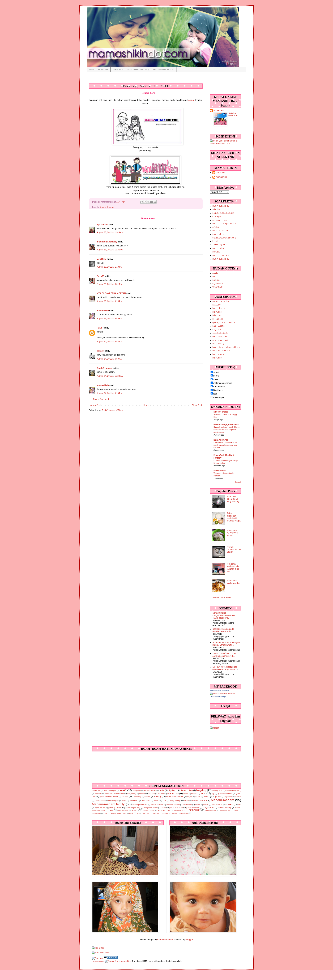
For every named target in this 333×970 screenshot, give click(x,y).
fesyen (194, 793)
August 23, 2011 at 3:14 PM (109, 301)
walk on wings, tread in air (226, 424)
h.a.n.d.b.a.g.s (219, 343)
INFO (206, 796)
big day (171, 790)
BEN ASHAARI (221, 440)
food (203, 793)
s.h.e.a (215, 227)
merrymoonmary (165, 939)
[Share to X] (148, 202)
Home (91, 69)
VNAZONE (217, 287)
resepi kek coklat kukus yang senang (233, 499)
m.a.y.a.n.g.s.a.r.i (220, 340)
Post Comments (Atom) (112, 410)
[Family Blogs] (111, 958)
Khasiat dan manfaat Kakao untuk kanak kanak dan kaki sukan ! (225, 445)
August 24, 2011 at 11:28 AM (110, 376)
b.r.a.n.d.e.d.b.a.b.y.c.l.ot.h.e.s (226, 347)
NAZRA (229, 804)
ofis (239, 805)
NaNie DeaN (220, 470)
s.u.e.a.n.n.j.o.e (219, 220)
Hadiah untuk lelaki (221, 597)
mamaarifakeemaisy (107, 242)
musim (205, 805)
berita (161, 790)
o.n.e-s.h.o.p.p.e (220, 336)
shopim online (210, 810)
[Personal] (97, 958)
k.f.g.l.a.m (216, 329)
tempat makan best (118, 813)
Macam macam (199, 800)
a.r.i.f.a (215, 273)
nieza (191, 100)
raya (111, 810)
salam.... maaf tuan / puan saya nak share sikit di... (224, 654)
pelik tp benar (115, 807)
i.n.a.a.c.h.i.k (218, 234)
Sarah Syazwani (104, 368)
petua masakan (176, 808)
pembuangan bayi (133, 808)
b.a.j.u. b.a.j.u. (218, 308)
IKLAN (197, 797)
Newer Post (95, 405)
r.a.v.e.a (216, 280)
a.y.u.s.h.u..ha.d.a (220, 301)
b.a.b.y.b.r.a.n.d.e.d (221, 350)
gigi (213, 794)
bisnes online (186, 790)
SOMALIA (96, 813)
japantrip (228, 797)
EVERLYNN (118, 69)
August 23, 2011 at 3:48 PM (109, 318)
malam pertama (157, 805)
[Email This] (141, 202)
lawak (156, 800)
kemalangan (113, 800)
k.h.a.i (215, 241)
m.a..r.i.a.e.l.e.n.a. (220, 206)
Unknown (220, 172)
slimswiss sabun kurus (229, 810)
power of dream (192, 808)
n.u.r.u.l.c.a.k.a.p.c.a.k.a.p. (224, 223)
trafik (131, 813)
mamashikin (103, 310)
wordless (184, 813)
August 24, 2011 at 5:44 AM (109, 341)
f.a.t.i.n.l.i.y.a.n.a (219, 244)
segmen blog (179, 810)
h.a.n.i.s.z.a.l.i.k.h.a (221, 230)
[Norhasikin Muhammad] (222, 693)
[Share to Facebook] (151, 202)
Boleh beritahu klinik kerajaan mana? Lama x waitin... (226, 643)
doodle (103, 207)
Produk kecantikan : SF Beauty (234, 549)
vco (138, 813)
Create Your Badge (218, 697)
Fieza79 (100, 276)
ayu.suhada (102, 224)
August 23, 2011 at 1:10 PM (109, 267)
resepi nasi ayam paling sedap (232, 532)
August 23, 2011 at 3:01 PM (109, 284)
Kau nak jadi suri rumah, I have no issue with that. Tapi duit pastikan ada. (227, 429)
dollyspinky (131, 794)
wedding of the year (161, 813)
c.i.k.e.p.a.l (217, 216)
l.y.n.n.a (216, 252)
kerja (124, 800)
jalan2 (218, 796)
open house (100, 808)
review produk (149, 810)
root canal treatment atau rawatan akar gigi (233, 568)
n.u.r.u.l (215, 276)
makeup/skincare (140, 805)
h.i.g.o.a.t (216, 315)
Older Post (197, 405)
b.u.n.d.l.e (217, 312)
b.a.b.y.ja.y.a (218, 354)
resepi (135, 810)
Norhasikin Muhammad (219, 691)
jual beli (238, 797)
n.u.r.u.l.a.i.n (218, 248)
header (110, 207)
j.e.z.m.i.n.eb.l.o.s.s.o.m (223, 213)
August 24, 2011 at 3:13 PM (109, 393)
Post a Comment (101, 399)
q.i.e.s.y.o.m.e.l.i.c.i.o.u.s (223, 322)
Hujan (189, 797)
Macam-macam (222, 800)
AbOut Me (96, 790)
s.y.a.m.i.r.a (217, 283)
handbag (137, 797)
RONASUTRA (164, 810)
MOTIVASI (187, 805)
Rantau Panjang (224, 808)
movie (197, 805)
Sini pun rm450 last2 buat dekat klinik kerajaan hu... (224, 668)
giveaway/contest (225, 793)
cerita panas (217, 790)
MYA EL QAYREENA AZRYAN (111, 293)
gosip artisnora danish (109, 797)
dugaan (151, 794)
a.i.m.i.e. (216, 209)
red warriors (123, 810)
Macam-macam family (108, 804)
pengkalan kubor (150, 808)
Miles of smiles (221, 412)
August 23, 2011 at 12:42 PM (110, 250)
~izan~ (100, 328)
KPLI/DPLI (134, 800)
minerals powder (173, 805)
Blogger (189, 939)
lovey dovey (175, 800)
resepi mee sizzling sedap (233, 581)
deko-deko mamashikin (114, 793)
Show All (238, 482)
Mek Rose (101, 259)
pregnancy (208, 807)
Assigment (137, 790)
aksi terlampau (110, 790)
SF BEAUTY (103, 69)
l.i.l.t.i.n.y (216, 305)
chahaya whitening (233, 790)
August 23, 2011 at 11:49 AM (110, 232)
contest (98, 794)
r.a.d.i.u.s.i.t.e (218, 326)
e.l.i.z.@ (100, 351)
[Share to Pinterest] (155, 202)
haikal (125, 796)
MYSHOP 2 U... (221, 110)
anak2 (123, 790)
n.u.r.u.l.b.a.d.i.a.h (220, 255)
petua (163, 808)
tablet (105, 813)
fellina (185, 794)
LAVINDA (146, 800)
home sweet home (174, 796)
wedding (146, 813)
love (164, 800)
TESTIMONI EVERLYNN (138, 69)
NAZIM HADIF (217, 805)
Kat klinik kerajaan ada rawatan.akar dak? (223, 630)
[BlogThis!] (145, 202)
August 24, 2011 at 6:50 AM (109, 359)
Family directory (98, 961)
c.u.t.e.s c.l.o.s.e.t (220, 333)
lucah (186, 800)
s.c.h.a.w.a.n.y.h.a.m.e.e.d (224, 238)
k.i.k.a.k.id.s (217, 319)
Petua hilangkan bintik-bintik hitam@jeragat (234, 517)
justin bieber (100, 800)
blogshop (201, 790)
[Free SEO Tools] (100, 952)
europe (161, 793)
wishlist (174, 813)
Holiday (157, 796)
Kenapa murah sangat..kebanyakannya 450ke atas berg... (223, 615)
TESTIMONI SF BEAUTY (164, 69)
